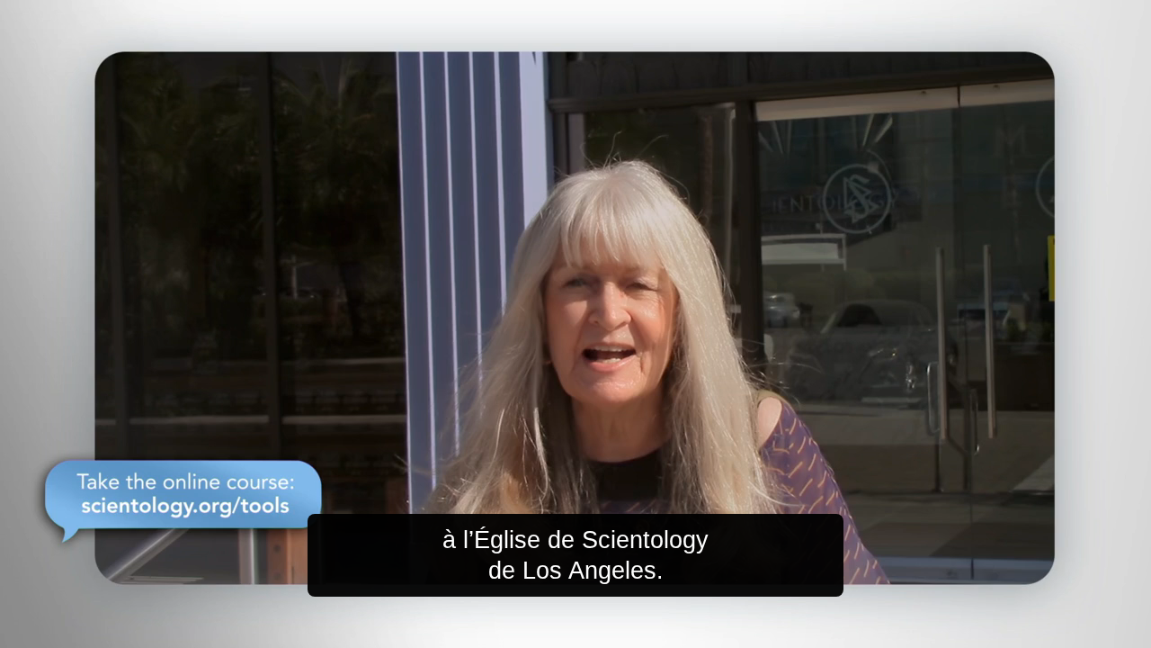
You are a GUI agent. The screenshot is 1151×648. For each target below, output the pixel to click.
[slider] (611, 630)
